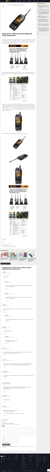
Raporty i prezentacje (39, 457)
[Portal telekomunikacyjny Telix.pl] (4, 456)
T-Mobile (30, 460)
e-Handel (37, 464)
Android (3, 6)
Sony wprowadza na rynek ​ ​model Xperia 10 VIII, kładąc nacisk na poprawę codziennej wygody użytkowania (32, 260)
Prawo (37, 463)
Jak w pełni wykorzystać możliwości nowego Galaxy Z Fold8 (5, 259)
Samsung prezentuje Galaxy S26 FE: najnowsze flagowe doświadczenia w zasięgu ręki (14, 259)
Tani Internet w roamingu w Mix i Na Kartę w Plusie (9, 246)
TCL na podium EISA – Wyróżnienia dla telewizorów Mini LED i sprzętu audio (44, 9)
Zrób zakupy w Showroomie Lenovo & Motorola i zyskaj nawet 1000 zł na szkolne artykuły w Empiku (23, 259)
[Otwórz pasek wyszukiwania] (43, 1)
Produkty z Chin (24, 467)
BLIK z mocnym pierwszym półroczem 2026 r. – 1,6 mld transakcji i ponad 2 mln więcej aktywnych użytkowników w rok (44, 25)
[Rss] (1, 461)
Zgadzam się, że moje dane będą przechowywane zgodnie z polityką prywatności (11, 424)
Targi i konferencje (38, 460)
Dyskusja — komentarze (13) (5, 263)
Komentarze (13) (4, 421)
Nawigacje (23, 463)
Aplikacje (44, 460)
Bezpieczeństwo (45, 457)
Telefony (10, 244)
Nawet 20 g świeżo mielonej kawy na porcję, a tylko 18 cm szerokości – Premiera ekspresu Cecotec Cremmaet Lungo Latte (44, 6)
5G (29, 463)
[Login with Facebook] (3, 426)
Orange (30, 457)
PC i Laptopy (24, 464)
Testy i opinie (24, 457)
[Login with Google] (4, 426)
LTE (29, 464)
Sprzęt (8, 244)
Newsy (6, 244)
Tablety (23, 460)
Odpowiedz (4, 278)
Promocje (16, 457)
